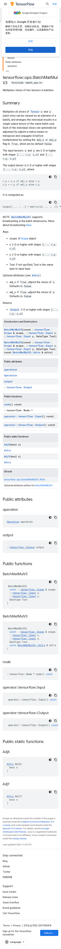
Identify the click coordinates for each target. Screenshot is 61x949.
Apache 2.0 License (12, 828)
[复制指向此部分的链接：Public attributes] (36, 500)
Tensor (34, 111)
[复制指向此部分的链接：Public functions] (35, 564)
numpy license (19, 838)
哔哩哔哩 (7, 877)
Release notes (10, 897)
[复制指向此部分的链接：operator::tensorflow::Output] (52, 713)
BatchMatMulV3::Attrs (26, 352)
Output (14, 309)
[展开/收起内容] (7, 70)
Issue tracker (9, 891)
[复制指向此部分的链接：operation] (21, 510)
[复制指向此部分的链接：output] (16, 535)
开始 (30, 49)
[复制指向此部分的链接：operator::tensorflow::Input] (48, 688)
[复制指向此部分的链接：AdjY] (13, 784)
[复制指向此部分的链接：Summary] (23, 103)
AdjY (7, 456)
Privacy (17, 925)
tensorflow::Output (19, 387)
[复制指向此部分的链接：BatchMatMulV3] (30, 574)
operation (10, 369)
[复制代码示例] (55, 177)
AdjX (7, 444)
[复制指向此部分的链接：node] (14, 662)
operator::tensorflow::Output (24, 425)
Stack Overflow (11, 902)
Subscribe (50, 932)
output (8, 381)
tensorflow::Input (41, 333)
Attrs (35, 275)
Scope (24, 238)
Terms (6, 925)
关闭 (30, 41)
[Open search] (47, 4)
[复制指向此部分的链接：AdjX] (13, 752)
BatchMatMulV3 (21, 217)
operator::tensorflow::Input (23, 416)
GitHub (6, 866)
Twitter (7, 871)
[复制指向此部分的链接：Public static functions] (47, 742)
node (7, 404)
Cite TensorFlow (11, 913)
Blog (5, 861)
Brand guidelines (12, 908)
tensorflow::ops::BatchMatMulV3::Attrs (24, 479)
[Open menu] (5, 4)
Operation (10, 375)
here (28, 225)
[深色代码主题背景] (50, 177)
